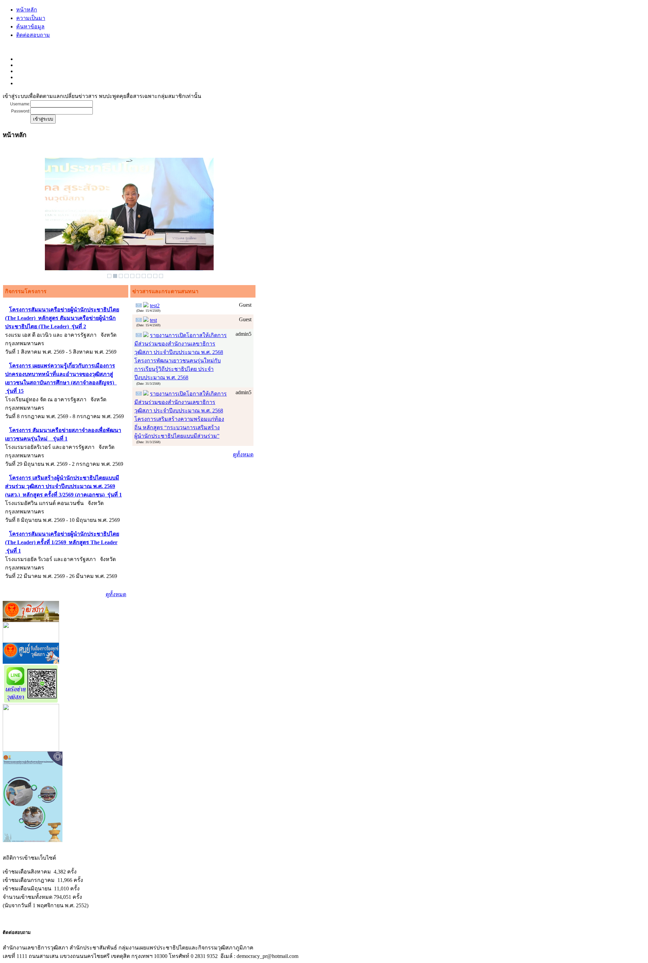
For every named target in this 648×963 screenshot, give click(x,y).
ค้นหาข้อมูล (30, 26)
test (153, 320)
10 (161, 276)
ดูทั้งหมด (116, 594)
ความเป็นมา (30, 18)
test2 (155, 305)
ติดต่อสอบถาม (33, 35)
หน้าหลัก (26, 9)
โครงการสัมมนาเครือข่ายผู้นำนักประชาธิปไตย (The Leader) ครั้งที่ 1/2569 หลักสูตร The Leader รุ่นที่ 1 (62, 542)
